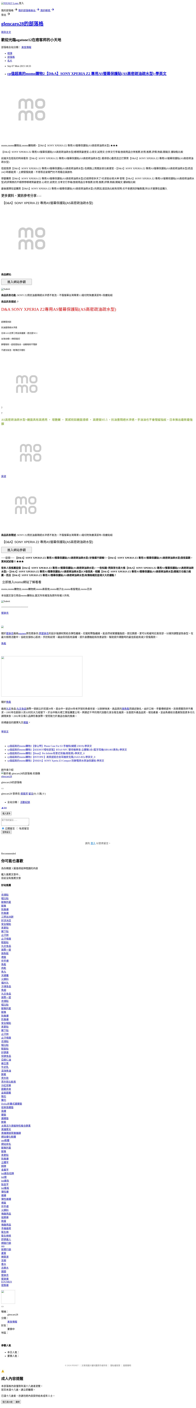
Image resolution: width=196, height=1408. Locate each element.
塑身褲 (5, 1279)
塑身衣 (5, 613)
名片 (9, 60)
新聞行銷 (6, 1249)
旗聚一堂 (6, 949)
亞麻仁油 (6, 1059)
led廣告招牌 (7, 1173)
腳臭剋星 (6, 902)
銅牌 (3, 1166)
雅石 (3, 1096)
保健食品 (6, 1056)
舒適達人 (6, 1239)
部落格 (11, 57)
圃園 (3, 1271)
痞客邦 (24, 793)
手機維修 (6, 1228)
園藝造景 (6, 1089)
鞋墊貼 (5, 942)
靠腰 (3, 1111)
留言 (30, 793)
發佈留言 (6, 832)
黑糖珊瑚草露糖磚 (11, 1133)
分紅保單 (6, 1085)
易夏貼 (5, 927)
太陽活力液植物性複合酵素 (16, 1125)
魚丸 (3, 971)
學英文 (5, 731)
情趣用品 (6, 1213)
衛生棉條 (6, 1235)
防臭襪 (5, 913)
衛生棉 (5, 1232)
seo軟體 (5, 1140)
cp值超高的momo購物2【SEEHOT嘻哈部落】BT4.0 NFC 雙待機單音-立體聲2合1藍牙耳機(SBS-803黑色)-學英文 (67, 749)
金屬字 (5, 1169)
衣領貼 (5, 895)
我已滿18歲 (7, 1402)
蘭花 (3, 1100)
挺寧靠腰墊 (7, 1107)
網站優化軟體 (8, 1136)
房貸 (3, 476)
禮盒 (25, 722)
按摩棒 (5, 1217)
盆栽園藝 (6, 1092)
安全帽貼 (6, 924)
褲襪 (3, 1195)
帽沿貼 (5, 898)
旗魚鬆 (125, 708)
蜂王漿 (5, 1063)
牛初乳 (5, 1067)
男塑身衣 (44, 633)
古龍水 (5, 1268)
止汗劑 (5, 935)
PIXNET (75, 1365)
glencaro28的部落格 (22, 23)
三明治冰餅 (7, 916)
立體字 (5, 1162)
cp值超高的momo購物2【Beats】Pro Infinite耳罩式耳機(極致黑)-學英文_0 (46, 753)
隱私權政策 (115, 1365)
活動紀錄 (25, 802)
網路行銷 (6, 1243)
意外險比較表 (8, 1081)
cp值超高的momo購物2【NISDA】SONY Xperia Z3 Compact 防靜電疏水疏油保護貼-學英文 (55, 760)
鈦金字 (5, 1184)
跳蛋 (3, 1221)
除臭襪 (5, 909)
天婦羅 (5, 975)
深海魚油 (6, 1070)
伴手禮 (5, 960)
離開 (18, 1402)
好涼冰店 (6, 920)
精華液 (5, 1257)
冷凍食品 (6, 986)
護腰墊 (5, 1118)
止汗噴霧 (6, 938)
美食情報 (26, 47)
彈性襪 (5, 1191)
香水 (3, 1264)
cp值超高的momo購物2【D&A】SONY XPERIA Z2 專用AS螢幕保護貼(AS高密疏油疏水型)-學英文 (86, 74)
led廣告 (5, 1180)
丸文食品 (21, 708)
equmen (22, 633)
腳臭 (3, 905)
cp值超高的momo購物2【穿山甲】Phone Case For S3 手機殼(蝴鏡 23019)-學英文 (49, 746)
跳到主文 (6, 32)
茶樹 (3, 1260)
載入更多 (6, 813)
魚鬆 (3, 643)
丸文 (8, 708)
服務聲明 (127, 1365)
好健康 (5, 1052)
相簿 (9, 53)
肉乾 (3, 968)
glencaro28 (6, 776)
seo (2, 1246)
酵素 (3, 1074)
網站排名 (6, 1144)
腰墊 (3, 1114)
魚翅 (3, 990)
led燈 (4, 1177)
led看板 (5, 1188)
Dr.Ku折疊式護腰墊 (11, 1103)
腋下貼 (5, 931)
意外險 (5, 1078)
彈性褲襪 (6, 1199)
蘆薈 (3, 1253)
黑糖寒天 (6, 1129)
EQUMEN (6, 1281)
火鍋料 (5, 979)
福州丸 (5, 982)
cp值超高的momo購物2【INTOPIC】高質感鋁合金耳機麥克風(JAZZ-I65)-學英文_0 (51, 757)
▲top (4, 807)
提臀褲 (5, 1285)
